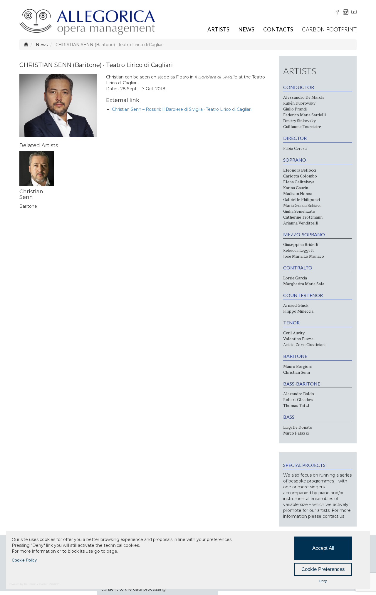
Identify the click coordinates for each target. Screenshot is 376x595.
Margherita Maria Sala (303, 283)
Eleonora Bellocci (299, 170)
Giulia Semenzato (299, 211)
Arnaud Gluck (295, 305)
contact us (333, 516)
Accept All (323, 548)
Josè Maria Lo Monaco (303, 256)
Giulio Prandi (295, 109)
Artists (218, 29)
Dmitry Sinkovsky (299, 120)
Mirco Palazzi (296, 433)
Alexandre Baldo (298, 393)
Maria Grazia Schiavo (302, 205)
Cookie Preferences (323, 569)
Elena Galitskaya (298, 182)
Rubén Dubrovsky (299, 103)
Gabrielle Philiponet (301, 199)
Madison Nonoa (297, 193)
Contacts (278, 29)
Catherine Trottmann (303, 217)
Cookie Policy (24, 560)
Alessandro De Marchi (303, 97)
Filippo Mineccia (298, 311)
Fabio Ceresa (295, 148)
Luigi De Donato (297, 427)
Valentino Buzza (298, 338)
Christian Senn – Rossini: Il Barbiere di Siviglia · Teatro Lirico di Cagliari (181, 109)
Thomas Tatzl (296, 405)
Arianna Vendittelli (300, 223)
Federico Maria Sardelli (304, 115)
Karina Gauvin (295, 187)
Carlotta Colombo (300, 176)
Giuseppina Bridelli (300, 244)
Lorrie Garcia (295, 278)
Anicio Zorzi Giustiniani (304, 344)
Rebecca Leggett (298, 250)
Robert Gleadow (298, 399)
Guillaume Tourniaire (302, 126)
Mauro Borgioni (297, 366)
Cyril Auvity (294, 333)
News (246, 29)
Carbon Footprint (329, 29)
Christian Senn (296, 372)
